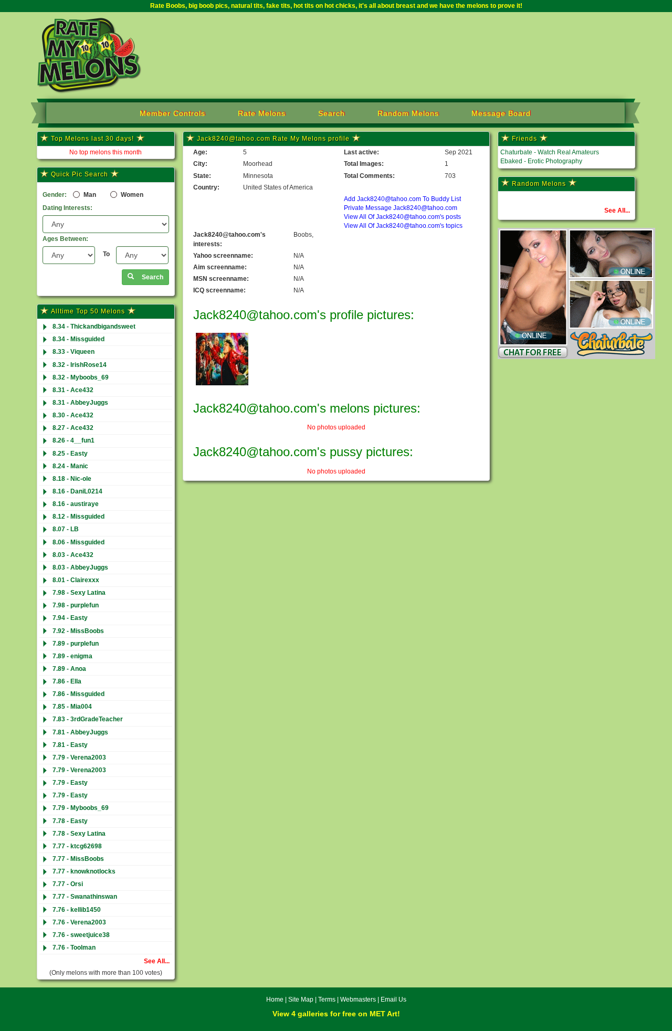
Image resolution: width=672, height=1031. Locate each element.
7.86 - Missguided (78, 694)
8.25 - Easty (70, 453)
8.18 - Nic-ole (71, 478)
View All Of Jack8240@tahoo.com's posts (402, 216)
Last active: (361, 152)
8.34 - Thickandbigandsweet (93, 326)
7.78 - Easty (70, 821)
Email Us (393, 999)
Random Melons (408, 113)
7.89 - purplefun (75, 643)
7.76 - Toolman (74, 947)
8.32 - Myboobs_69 (80, 377)
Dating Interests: (67, 208)
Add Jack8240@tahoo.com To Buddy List (402, 199)
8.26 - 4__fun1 (73, 440)
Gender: (55, 194)
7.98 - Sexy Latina (79, 592)
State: (202, 176)
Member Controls (172, 113)
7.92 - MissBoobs (78, 631)
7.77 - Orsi (67, 884)
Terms (326, 999)
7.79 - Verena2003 (79, 757)
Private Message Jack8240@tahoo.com (400, 208)
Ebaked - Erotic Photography (541, 161)
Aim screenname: (220, 267)
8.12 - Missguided (78, 516)
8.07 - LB (65, 529)
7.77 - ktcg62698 (77, 846)
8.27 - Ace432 (72, 428)
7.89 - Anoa (69, 668)
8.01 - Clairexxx (75, 580)
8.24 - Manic (70, 466)
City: (200, 163)
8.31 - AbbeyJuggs (80, 402)
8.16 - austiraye (75, 504)
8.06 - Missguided (78, 542)
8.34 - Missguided (78, 339)
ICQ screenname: (219, 290)
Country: (206, 187)
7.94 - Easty (70, 618)
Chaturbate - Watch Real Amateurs (549, 152)
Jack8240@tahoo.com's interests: (229, 239)
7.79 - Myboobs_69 (80, 808)
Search (332, 113)
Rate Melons (261, 113)
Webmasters (358, 999)
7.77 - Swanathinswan (84, 896)
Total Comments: (369, 176)
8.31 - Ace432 (72, 390)
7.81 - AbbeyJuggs (80, 732)
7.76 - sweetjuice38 (81, 935)
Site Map (301, 999)
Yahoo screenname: (223, 255)
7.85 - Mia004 (72, 706)
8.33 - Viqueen (73, 351)
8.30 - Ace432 (72, 415)
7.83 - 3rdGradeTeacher (87, 719)
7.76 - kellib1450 (76, 909)
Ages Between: (65, 239)
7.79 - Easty (70, 782)
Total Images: (364, 163)
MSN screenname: (221, 278)
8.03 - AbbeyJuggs (80, 567)
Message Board (501, 113)
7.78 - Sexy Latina (79, 833)
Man (89, 194)
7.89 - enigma (72, 656)
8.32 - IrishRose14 (79, 365)
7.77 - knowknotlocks (84, 871)
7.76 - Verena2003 (79, 922)
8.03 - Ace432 (72, 555)
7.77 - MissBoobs (78, 858)
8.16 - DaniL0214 (77, 491)
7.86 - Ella (66, 681)
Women (131, 194)
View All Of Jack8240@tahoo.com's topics (403, 225)
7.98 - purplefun (75, 605)
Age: (200, 152)
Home (275, 999)
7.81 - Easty (70, 745)
